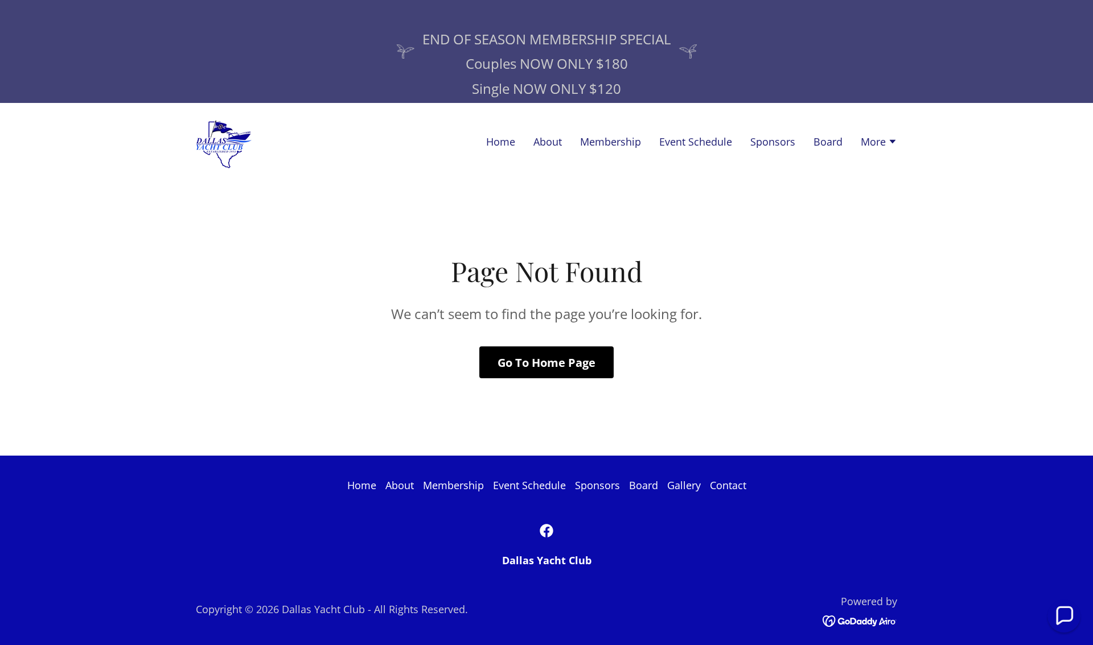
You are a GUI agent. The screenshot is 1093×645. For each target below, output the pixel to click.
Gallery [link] (684, 485)
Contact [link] (728, 485)
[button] (879, 143)
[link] (224, 140)
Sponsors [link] (772, 141)
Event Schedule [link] (695, 141)
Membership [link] (610, 141)
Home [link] (500, 141)
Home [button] (361, 485)
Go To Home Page (546, 362)
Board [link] (828, 141)
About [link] (547, 141)
